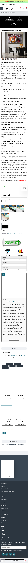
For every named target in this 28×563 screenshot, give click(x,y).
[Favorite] (6, 476)
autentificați (13, 355)
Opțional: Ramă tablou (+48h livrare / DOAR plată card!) (11, 204)
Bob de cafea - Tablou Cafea (20, 419)
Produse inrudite (6, 378)
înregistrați (22, 355)
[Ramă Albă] (20, 208)
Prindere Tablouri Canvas (14, 302)
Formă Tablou (3, 221)
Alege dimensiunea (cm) (5, 199)
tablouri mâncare (17, 364)
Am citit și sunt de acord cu (12, 550)
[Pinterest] (10, 554)
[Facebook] (3, 554)
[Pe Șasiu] (5, 208)
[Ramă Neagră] (12, 208)
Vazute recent (5, 457)
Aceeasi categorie (6, 404)
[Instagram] (6, 554)
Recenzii (14, 348)
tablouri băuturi (5, 365)
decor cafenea (12, 365)
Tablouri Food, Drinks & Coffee (9, 12)
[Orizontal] (5, 226)
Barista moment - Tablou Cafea (7, 419)
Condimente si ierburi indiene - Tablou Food (7, 473)
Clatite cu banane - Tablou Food (20, 394)
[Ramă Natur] (5, 216)
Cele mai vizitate (16, 457)
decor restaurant (5, 368)
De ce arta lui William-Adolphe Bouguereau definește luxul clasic (14, 444)
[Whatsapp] (12, 243)
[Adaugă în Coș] (3, 476)
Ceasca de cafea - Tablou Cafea (7, 394)
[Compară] (10, 476)
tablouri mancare (9, 364)
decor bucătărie (20, 365)
